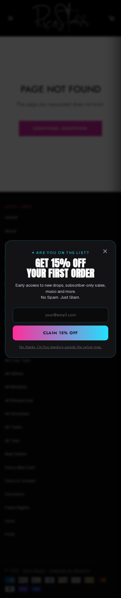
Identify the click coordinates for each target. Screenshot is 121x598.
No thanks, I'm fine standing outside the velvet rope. (60, 346)
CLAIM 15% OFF (60, 333)
